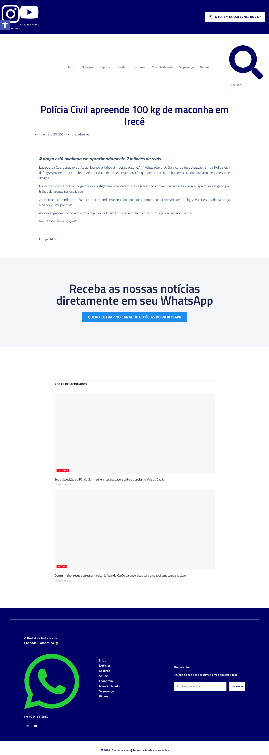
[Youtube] (35, 726)
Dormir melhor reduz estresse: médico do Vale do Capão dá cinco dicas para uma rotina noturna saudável (120, 575)
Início (71, 67)
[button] (5, 25)
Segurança (186, 67)
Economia (139, 67)
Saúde (121, 67)
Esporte (105, 67)
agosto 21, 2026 (64, 484)
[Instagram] (27, 726)
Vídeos (205, 67)
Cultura (63, 470)
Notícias (87, 67)
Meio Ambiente (162, 67)
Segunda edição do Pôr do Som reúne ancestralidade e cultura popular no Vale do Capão (110, 479)
